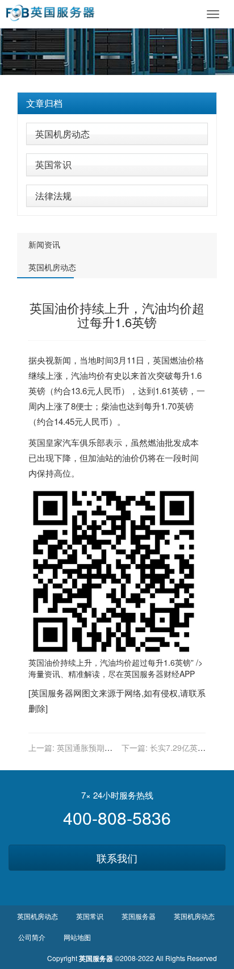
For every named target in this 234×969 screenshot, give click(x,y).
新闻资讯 (44, 244)
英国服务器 (144, 673)
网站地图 (77, 937)
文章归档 (44, 103)
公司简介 (31, 937)
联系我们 (117, 857)
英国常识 (53, 164)
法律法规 (53, 195)
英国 (161, 360)
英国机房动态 (62, 133)
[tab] (117, 103)
